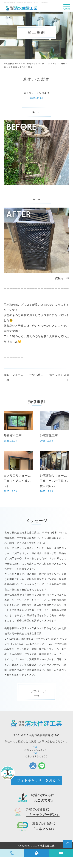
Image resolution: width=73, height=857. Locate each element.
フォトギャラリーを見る (36, 780)
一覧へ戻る (36, 374)
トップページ (36, 691)
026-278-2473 (35, 750)
